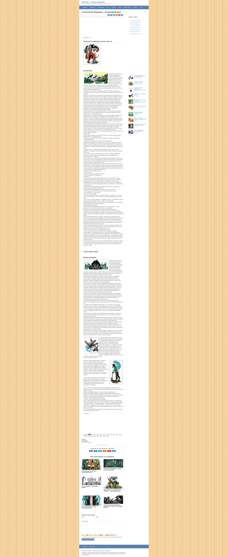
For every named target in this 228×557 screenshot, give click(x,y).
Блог (141, 7)
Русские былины (137, 84)
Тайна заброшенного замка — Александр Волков (90, 507)
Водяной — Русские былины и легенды (138, 82)
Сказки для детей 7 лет (135, 31)
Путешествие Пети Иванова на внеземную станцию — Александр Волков (113, 506)
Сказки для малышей (135, 20)
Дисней (119, 7)
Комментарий (85, 521)
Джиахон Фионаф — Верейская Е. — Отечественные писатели (140, 88)
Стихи (108, 7)
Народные (85, 7)
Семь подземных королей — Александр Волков (89, 471)
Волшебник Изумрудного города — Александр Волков (113, 469)
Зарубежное (92, 7)
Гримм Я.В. (136, 126)
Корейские (136, 114)
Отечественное (101, 7)
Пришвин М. (136, 96)
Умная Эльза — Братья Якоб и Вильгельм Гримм (140, 125)
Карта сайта (92, 546)
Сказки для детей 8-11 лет (136, 33)
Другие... (135, 91)
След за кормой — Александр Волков (90, 487)
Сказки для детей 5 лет (135, 27)
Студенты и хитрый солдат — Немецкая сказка (140, 119)
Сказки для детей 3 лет (135, 22)
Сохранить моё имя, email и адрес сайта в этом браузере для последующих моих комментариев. (102, 537)
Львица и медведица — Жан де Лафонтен (139, 131)
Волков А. (87, 14)
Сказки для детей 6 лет (135, 29)
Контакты (85, 546)
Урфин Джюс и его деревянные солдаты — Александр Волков (112, 490)
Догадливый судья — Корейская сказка (139, 113)
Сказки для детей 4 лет (135, 25)
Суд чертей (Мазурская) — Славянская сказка (140, 76)
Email (97, 517)
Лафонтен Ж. (136, 132)
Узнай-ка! (136, 7)
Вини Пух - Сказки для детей (93, 2)
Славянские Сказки (138, 78)
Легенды (114, 7)
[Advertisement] (103, 27)
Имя (83, 517)
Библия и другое (127, 7)
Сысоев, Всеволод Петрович (139, 107)
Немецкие (136, 120)
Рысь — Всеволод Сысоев (140, 106)
